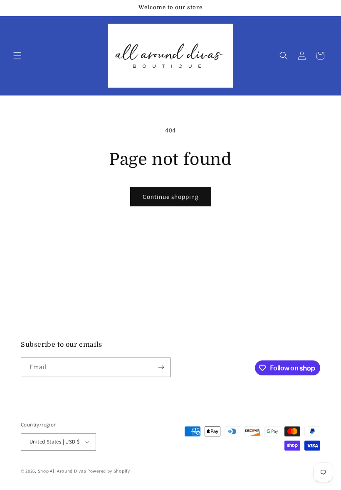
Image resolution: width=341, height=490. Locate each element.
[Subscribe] (161, 367)
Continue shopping (171, 197)
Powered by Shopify (108, 471)
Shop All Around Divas (62, 471)
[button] (17, 56)
